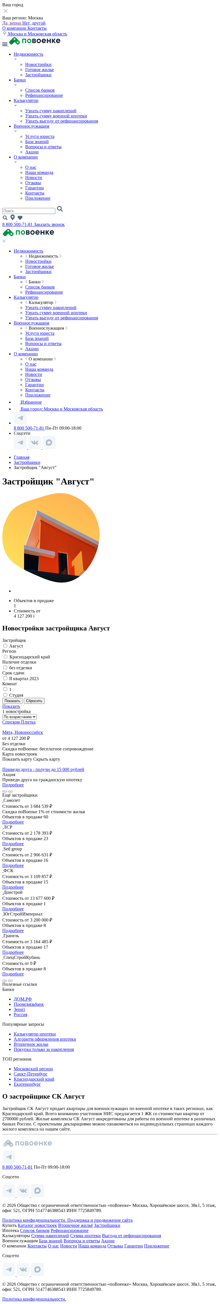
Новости (33, 177)
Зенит (19, 1009)
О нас (30, 167)
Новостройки (38, 64)
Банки (20, 79)
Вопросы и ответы (43, 146)
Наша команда (39, 172)
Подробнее (13, 784)
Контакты (37, 28)
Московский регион (33, 1068)
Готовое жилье (39, 69)
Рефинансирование (44, 95)
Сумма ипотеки (85, 1235)
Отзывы (33, 182)
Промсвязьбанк (29, 1004)
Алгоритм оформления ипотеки (45, 1039)
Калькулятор (26, 100)
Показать (11, 706)
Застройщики (38, 74)
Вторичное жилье (31, 1044)
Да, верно (12, 23)
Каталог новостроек (37, 1225)
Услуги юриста (39, 136)
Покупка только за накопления (44, 1049)
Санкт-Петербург (31, 1073)
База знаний (37, 141)
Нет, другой (34, 23)
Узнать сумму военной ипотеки (56, 115)
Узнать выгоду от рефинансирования (61, 121)
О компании (15, 28)
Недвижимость (28, 54)
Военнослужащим (31, 126)
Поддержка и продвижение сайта (100, 1220)
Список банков (40, 90)
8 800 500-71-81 (18, 224)
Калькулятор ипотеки (35, 1033)
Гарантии (34, 187)
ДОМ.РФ (23, 999)
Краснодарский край (34, 1079)
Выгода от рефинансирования (131, 1235)
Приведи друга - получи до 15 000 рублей (43, 769)
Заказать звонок (49, 224)
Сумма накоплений (50, 1235)
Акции (32, 151)
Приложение (37, 198)
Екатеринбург (27, 1084)
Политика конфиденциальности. (34, 1220)
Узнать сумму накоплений (50, 110)
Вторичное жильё (75, 1225)
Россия (20, 1014)
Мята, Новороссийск (22, 732)
